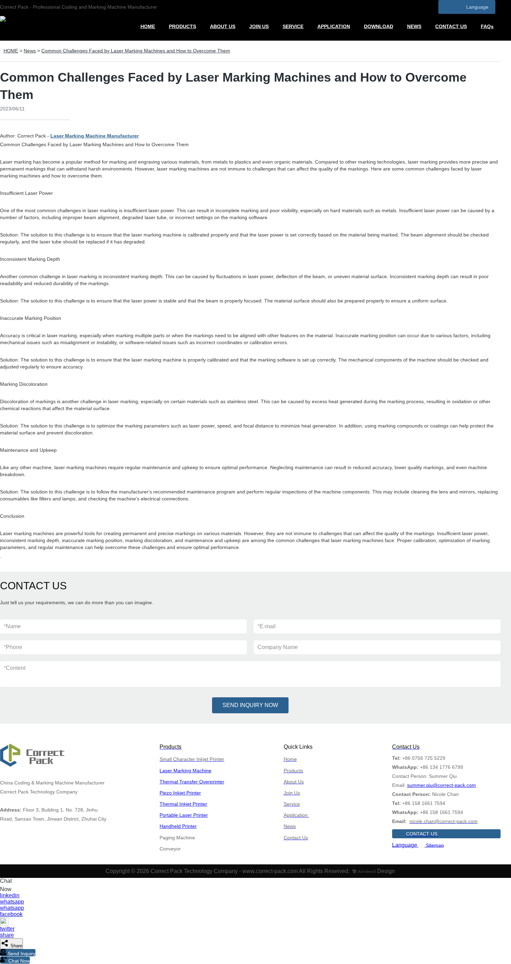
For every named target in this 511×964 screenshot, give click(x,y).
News (30, 50)
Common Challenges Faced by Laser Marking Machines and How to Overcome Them (135, 50)
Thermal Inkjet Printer (183, 804)
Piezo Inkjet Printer (180, 793)
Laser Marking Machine (185, 770)
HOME (147, 26)
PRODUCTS (182, 26)
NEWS (414, 26)
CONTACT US (451, 26)
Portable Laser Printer (184, 815)
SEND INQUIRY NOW (250, 705)
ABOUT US (222, 26)
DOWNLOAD (378, 26)
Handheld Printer (178, 826)
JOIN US (259, 26)
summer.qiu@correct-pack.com (441, 785)
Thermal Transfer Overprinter (192, 781)
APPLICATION (333, 26)
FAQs (487, 26)
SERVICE (293, 26)
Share (15, 945)
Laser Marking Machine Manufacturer (94, 136)
